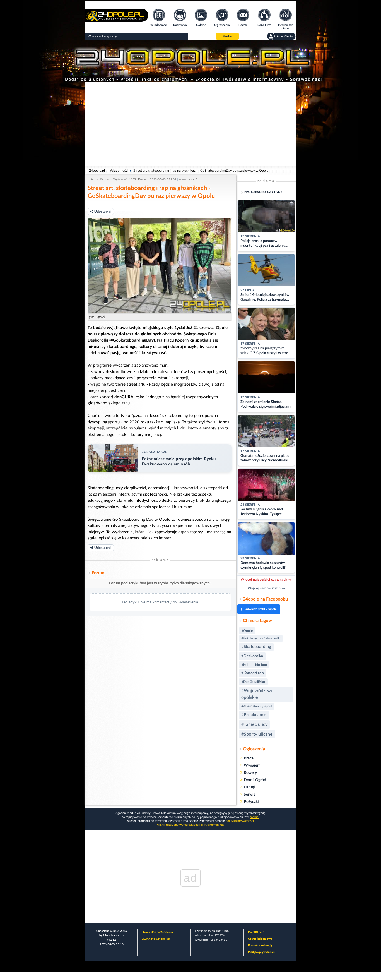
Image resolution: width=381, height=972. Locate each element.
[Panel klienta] (281, 36)
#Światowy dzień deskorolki (261, 638)
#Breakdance (253, 715)
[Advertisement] (190, 124)
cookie (254, 817)
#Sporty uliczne (257, 734)
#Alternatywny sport (256, 706)
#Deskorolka (252, 656)
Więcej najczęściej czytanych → (266, 579)
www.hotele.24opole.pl (156, 938)
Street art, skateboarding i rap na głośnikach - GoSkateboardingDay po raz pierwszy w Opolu (201, 170)
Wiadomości (119, 170)
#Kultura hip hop (254, 664)
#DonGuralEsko (253, 681)
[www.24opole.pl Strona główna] (116, 20)
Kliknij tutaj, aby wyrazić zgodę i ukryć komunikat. (190, 824)
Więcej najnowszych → (266, 588)
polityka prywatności (240, 820)
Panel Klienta (256, 932)
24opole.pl (97, 170)
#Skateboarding (256, 647)
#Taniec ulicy (254, 724)
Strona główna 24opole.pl (157, 932)
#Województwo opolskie (257, 694)
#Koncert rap (252, 673)
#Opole (247, 630)
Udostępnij (102, 211)
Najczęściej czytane (263, 191)
